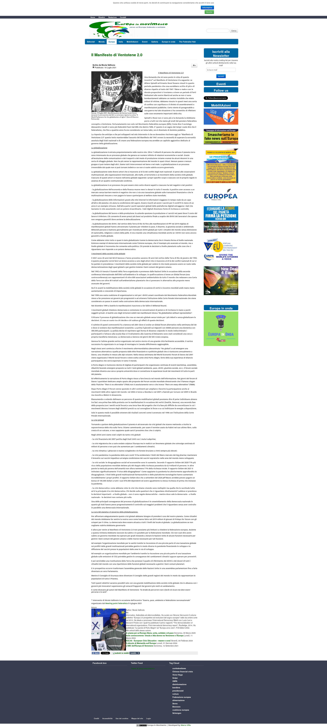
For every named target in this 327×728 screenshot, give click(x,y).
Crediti (96, 718)
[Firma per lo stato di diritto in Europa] (221, 116)
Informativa (207, 7)
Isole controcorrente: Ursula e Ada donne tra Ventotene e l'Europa (154, 635)
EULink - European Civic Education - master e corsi (148, 640)
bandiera (176, 687)
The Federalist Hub (187, 41)
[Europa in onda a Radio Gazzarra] (221, 328)
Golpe (175, 678)
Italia (121, 41)
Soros (175, 703)
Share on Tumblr (135, 653)
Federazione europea (181, 697)
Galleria (154, 41)
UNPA (174, 681)
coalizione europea (180, 710)
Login (148, 718)
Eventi (145, 41)
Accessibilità (107, 718)
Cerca (233, 30)
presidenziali (178, 690)
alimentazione (178, 700)
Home (92, 17)
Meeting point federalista (116, 603)
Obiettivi (101, 17)
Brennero (176, 706)
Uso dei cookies (122, 718)
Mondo (102, 41)
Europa (112, 41)
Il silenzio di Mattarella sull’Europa (141, 643)
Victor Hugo (177, 674)
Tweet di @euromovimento (143, 668)
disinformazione (179, 684)
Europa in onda (168, 41)
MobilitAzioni (132, 41)
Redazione (112, 17)
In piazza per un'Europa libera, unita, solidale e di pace (150, 633)
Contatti (123, 17)
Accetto (209, 12)
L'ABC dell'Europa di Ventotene (139, 645)
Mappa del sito (137, 718)
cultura (175, 694)
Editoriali (91, 41)
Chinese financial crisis (182, 671)
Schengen (176, 713)
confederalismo (179, 668)
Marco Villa (186, 725)
